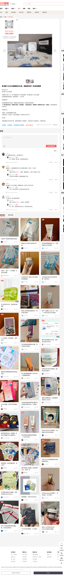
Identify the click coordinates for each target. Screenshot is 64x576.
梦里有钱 (8, 166)
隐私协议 (13, 557)
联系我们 (24, 557)
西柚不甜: (11, 200)
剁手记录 (21, 12)
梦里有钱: (11, 170)
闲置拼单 (29, 12)
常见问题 (24, 554)
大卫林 (7, 153)
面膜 (5, 125)
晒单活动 (44, 12)
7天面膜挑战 (30, 125)
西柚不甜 (8, 196)
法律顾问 (24, 561)
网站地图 (13, 561)
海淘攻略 (13, 12)
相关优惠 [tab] (10, 215)
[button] (13, 4)
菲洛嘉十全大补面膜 (19, 125)
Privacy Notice (20, 569)
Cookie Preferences (16, 573)
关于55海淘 (14, 554)
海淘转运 (37, 12)
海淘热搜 (49, 557)
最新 (7, 12)
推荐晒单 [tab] (2, 215)
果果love (8, 183)
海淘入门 (49, 554)
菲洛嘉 (10, 125)
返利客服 (24, 559)
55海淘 (4, 4)
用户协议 (13, 559)
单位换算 (35, 559)
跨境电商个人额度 (37, 557)
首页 (1, 17)
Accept (48, 573)
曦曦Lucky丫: (12, 157)
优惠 (6, 8)
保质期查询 (35, 554)
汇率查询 (35, 561)
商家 (12, 8)
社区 (1, 12)
